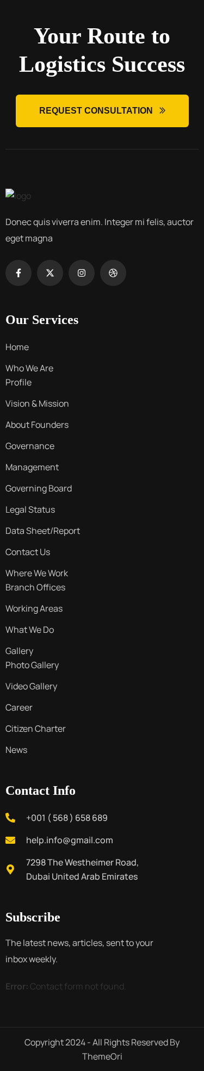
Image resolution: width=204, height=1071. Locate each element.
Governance (29, 446)
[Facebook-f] (18, 273)
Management (32, 467)
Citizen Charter (35, 728)
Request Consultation (96, 110)
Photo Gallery (32, 665)
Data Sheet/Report (42, 531)
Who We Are (29, 368)
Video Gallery (31, 686)
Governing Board (38, 488)
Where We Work (36, 573)
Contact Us (27, 552)
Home (17, 347)
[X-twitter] (50, 273)
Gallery (19, 651)
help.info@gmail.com (69, 840)
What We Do (29, 630)
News (16, 750)
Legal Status (30, 509)
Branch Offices (35, 587)
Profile (18, 382)
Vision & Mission (37, 403)
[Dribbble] (113, 273)
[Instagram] (82, 273)
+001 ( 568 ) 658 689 (67, 818)
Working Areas (34, 608)
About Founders (37, 425)
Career (19, 707)
